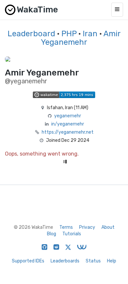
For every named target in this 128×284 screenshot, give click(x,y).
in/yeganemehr (67, 124)
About (108, 227)
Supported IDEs (28, 261)
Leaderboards (65, 261)
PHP (68, 33)
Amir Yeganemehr (81, 38)
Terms (66, 227)
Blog (51, 234)
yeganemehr (67, 116)
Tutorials (71, 234)
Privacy (87, 227)
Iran (90, 33)
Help (111, 261)
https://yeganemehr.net (68, 132)
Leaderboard (31, 33)
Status (93, 261)
